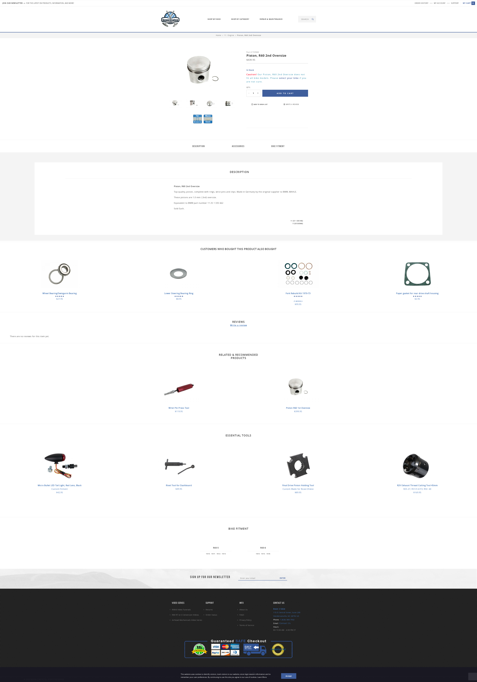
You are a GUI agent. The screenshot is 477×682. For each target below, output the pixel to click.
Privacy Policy (245, 620)
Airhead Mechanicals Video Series (187, 620)
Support (455, 3)
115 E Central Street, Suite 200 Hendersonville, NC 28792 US (286, 612)
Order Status (211, 615)
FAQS (241, 615)
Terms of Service (246, 625)
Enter (283, 578)
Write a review (238, 325)
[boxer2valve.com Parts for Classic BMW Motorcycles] (170, 19)
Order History (421, 3)
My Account (439, 3)
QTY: (248, 87)
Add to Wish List (261, 104)
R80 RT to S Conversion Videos (185, 615)
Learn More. (262, 677)
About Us (243, 609)
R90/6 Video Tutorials (181, 609)
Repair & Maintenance (271, 19)
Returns (209, 609)
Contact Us (285, 623)
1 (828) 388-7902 (287, 619)
